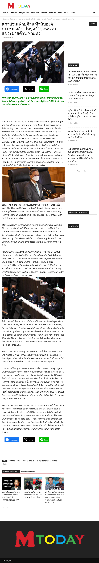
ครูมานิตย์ (12, 461)
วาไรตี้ (66, 13)
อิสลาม (73, 13)
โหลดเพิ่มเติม (81, 171)
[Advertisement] (67, 6)
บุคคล (60, 13)
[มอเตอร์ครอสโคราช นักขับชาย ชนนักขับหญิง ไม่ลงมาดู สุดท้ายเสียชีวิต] (32, 483)
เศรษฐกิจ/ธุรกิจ (24, 13)
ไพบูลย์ (5, 464)
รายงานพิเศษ (35, 13)
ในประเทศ (14, 13)
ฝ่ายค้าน (31, 461)
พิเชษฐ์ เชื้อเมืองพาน (43, 461)
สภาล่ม (54, 461)
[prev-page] (3, 507)
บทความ (44, 13)
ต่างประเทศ (52, 13)
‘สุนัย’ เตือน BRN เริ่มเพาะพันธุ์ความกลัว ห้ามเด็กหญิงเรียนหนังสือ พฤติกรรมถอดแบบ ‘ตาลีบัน (11, 497)
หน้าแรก (5, 13)
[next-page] (7, 507)
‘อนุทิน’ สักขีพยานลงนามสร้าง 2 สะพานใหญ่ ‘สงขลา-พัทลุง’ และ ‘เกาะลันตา (82, 95)
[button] (94, 13)
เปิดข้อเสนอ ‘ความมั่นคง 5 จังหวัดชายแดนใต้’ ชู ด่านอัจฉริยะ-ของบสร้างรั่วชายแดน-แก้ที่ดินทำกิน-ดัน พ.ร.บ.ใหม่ (54, 497)
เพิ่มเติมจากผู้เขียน (28, 472)
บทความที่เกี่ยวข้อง (10, 472)
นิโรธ (24, 461)
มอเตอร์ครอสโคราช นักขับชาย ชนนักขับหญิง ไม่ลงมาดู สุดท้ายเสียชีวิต (32, 494)
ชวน (18, 461)
